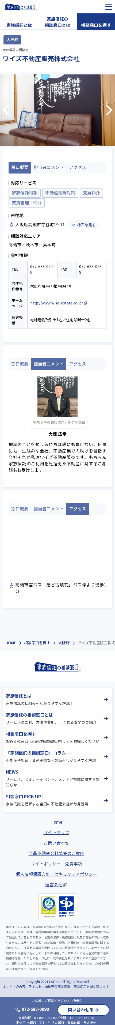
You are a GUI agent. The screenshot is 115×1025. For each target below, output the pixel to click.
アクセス (77, 167)
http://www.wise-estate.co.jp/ (56, 303)
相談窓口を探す (37, 642)
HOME (10, 642)
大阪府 (64, 642)
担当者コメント (49, 167)
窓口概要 (19, 364)
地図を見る (86, 225)
